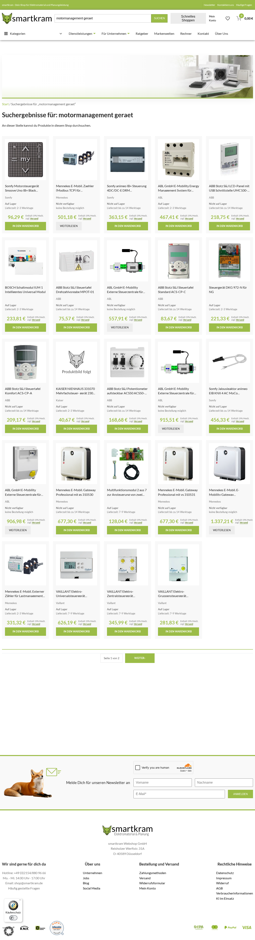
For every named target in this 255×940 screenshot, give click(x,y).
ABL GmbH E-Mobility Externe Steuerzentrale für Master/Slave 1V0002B (176, 393)
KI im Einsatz (225, 898)
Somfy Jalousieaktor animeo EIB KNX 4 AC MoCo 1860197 (228, 393)
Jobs (86, 878)
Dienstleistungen (80, 33)
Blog (86, 883)
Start (5, 104)
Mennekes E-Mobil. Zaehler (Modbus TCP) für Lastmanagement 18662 (75, 190)
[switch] (13, 917)
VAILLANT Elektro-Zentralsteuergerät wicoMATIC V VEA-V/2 (123, 595)
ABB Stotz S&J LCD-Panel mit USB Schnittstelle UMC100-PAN (229, 190)
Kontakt (203, 33)
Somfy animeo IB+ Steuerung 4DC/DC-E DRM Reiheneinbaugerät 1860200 (126, 190)
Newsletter (209, 4)
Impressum (223, 878)
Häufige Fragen (244, 4)
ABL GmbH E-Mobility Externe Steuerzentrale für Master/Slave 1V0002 (125, 291)
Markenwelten (164, 33)
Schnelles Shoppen (188, 18)
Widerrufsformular (152, 883)
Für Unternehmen (114, 33)
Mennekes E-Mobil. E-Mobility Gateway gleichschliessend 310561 (226, 494)
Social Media (91, 888)
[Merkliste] (227, 18)
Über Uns (221, 33)
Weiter (139, 658)
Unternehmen (92, 873)
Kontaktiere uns (225, 4)
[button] (9, 931)
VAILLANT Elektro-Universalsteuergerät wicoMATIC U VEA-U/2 (72, 595)
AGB (219, 888)
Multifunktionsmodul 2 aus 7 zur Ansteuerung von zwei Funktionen (127, 494)
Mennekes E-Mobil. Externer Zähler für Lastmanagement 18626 (24, 595)
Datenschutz (225, 873)
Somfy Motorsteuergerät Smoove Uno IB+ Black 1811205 (22, 190)
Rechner (186, 33)
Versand (34, 218)
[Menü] (20, 900)
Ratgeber (142, 33)
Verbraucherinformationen (234, 893)
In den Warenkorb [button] (26, 226)
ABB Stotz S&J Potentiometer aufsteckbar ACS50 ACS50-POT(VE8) (127, 393)
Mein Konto (212, 18)
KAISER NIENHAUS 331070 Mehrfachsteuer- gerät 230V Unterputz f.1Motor (75, 393)
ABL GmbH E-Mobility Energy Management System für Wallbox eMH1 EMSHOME (178, 190)
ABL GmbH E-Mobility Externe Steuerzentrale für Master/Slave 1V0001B (23, 494)
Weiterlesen (69, 226)
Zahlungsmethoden (152, 873)
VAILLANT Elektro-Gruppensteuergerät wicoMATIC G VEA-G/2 (174, 595)
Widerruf (222, 883)
